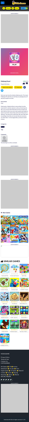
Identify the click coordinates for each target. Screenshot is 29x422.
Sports (11, 374)
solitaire (9, 131)
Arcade (12, 368)
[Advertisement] (14, 28)
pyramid (13, 131)
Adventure (4, 368)
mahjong (3, 131)
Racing (16, 372)
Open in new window (7, 87)
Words (17, 374)
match (6, 131)
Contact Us (4, 361)
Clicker (3, 372)
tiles (16, 131)
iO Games (13, 370)
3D (10, 366)
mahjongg (19, 131)
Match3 (21, 370)
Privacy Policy (5, 357)
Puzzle (2, 127)
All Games (4, 366)
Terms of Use (5, 359)
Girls (17, 368)
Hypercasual (4, 370)
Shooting (3, 374)
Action (15, 366)
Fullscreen (19, 87)
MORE (23, 8)
